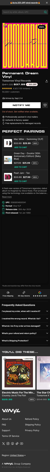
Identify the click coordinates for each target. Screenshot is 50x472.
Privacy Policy (32, 430)
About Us (6, 419)
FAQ (4, 424)
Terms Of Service (10, 436)
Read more (7, 197)
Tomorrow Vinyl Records (16, 80)
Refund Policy (32, 419)
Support (6, 430)
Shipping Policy (33, 424)
